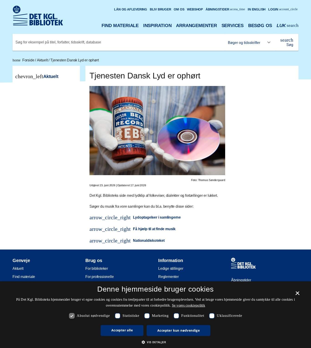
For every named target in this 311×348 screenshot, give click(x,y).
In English (256, 9)
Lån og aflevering (130, 9)
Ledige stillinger (170, 268)
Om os (179, 9)
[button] (155, 342)
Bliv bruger (160, 9)
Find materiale (120, 25)
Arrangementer (196, 25)
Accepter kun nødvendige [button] (178, 330)
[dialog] (155, 314)
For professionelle (99, 277)
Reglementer (168, 277)
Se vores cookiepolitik (188, 305)
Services (233, 25)
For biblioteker (96, 268)
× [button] (297, 295)
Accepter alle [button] (122, 330)
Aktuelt (42, 60)
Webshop (195, 9)
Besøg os (260, 25)
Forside (24, 60)
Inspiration (157, 25)
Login (283, 9)
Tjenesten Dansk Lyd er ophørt (74, 60)
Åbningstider (225, 9)
